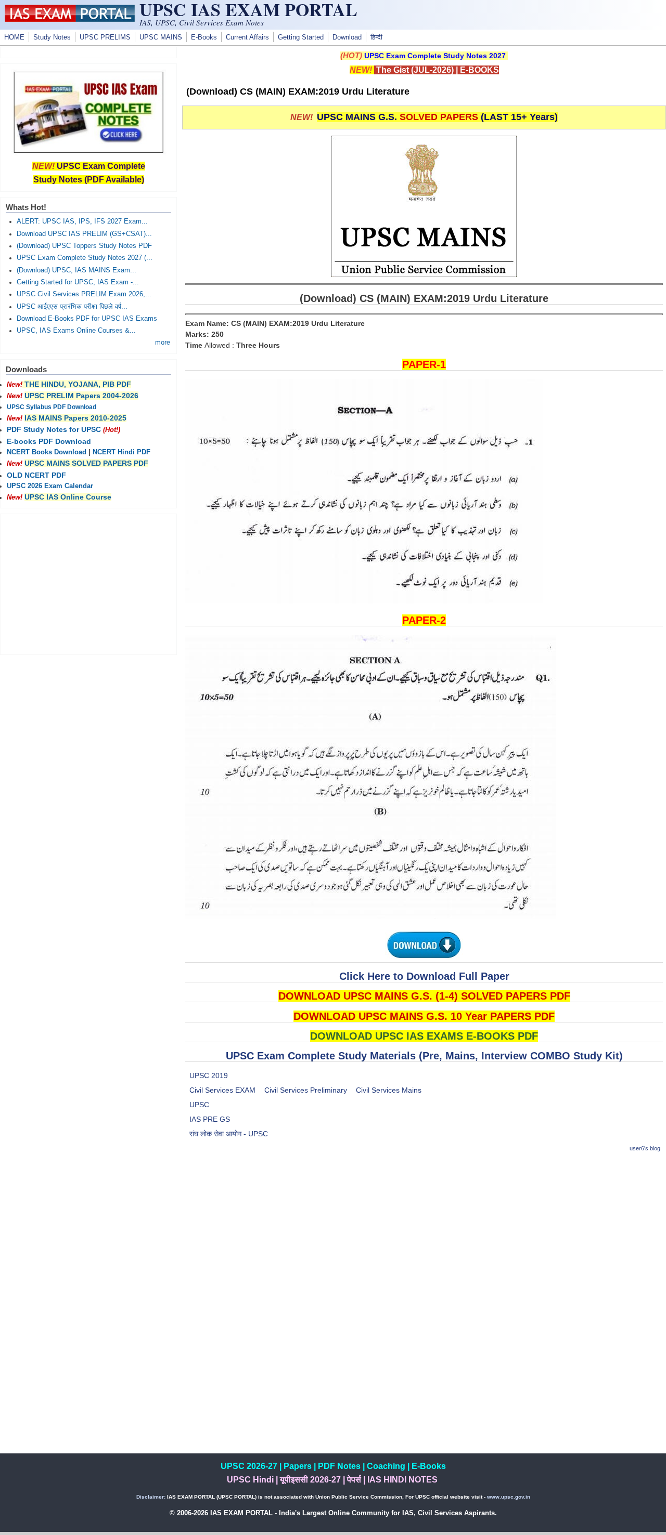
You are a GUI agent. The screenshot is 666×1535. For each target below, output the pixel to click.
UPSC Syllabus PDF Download (51, 407)
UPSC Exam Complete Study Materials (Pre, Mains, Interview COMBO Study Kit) (424, 1055)
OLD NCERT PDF (36, 475)
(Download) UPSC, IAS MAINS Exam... (76, 270)
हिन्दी (376, 37)
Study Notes (52, 37)
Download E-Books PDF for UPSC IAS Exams (87, 318)
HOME (14, 37)
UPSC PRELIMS (105, 37)
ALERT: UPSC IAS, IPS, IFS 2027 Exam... (82, 221)
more (162, 342)
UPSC (199, 1104)
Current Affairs (247, 37)
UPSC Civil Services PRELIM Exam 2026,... (84, 294)
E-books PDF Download (49, 441)
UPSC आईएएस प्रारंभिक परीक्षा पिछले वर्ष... (72, 306)
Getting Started (301, 37)
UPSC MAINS (160, 37)
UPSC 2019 (208, 1075)
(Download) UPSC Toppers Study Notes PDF (84, 246)
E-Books (204, 37)
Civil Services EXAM (222, 1090)
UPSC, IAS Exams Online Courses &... (76, 330)
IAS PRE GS (209, 1119)
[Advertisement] (424, 1235)
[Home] (70, 19)
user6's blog (645, 1148)
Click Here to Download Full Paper (424, 976)
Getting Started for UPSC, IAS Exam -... (78, 282)
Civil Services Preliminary (305, 1090)
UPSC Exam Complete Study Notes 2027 (435, 55)
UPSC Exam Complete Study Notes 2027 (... (84, 257)
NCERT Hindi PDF (121, 452)
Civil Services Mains (388, 1090)
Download (347, 37)
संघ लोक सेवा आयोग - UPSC (228, 1134)
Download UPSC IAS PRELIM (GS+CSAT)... (84, 234)
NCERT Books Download (46, 452)
